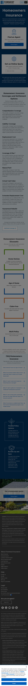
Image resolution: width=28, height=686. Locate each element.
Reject (14, 679)
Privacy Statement (10, 674)
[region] (14, 675)
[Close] (26, 666)
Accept (14, 683)
